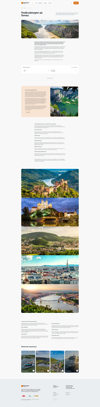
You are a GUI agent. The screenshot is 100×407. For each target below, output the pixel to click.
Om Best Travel (68, 392)
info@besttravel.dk (56, 386)
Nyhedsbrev (54, 392)
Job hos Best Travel (56, 394)
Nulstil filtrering (75, 67)
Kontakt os (54, 395)
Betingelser (54, 398)
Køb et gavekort (68, 394)
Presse (67, 393)
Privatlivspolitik (55, 399)
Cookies (54, 400)
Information (54, 393)
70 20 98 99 (55, 387)
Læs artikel (27, 112)
